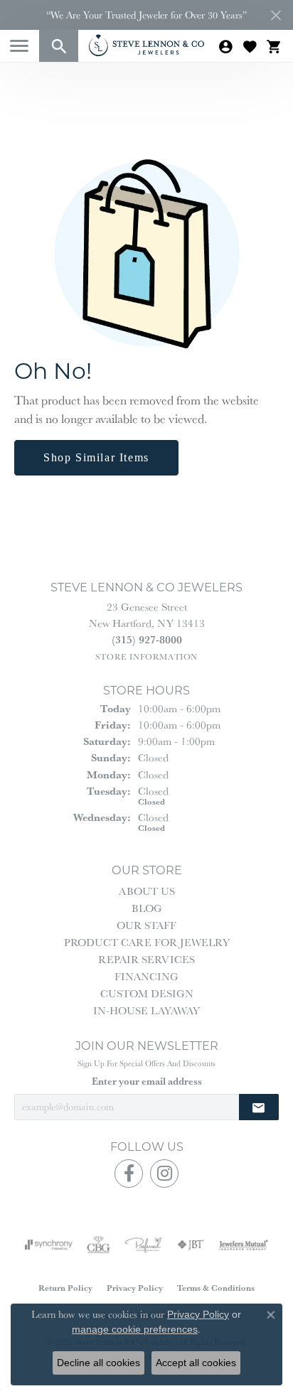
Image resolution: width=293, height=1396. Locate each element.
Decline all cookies (98, 1362)
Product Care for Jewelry (147, 942)
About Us (147, 891)
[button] (59, 46)
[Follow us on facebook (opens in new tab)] (128, 1173)
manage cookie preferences (135, 1329)
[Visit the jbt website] (190, 1244)
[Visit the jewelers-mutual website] (243, 1244)
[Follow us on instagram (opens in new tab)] (164, 1173)
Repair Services (146, 959)
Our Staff (146, 925)
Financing (146, 976)
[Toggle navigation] (19, 46)
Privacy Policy (135, 1288)
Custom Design (146, 993)
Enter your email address (147, 1081)
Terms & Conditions (216, 1288)
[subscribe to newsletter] (259, 1107)
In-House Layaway (146, 1010)
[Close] (275, 15)
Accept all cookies (196, 1362)
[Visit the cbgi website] (99, 1244)
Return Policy (65, 1288)
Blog (147, 908)
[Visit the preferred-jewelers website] (143, 1244)
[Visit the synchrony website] (48, 1244)
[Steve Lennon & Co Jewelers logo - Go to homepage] (146, 45)
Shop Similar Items (96, 457)
